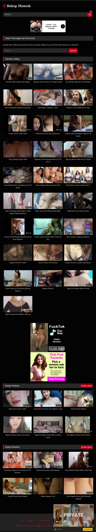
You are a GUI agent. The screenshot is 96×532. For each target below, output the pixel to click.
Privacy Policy (44, 520)
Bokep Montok (18, 6)
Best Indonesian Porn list (49, 526)
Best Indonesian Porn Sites (29, 526)
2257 (22, 520)
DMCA (31, 520)
